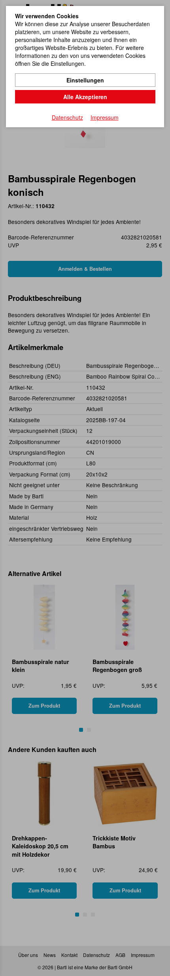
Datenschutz (67, 117)
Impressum (105, 117)
